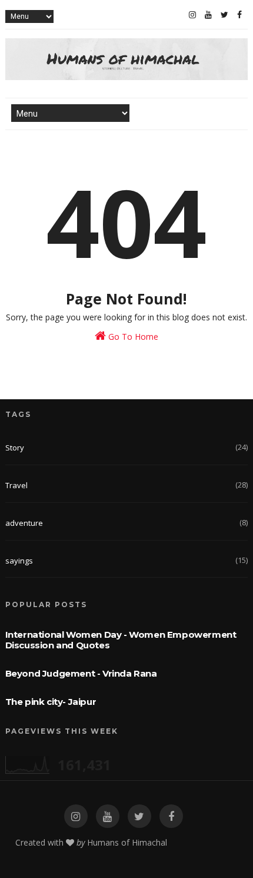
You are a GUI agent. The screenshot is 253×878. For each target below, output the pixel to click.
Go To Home (132, 336)
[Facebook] (239, 14)
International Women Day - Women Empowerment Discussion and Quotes (121, 640)
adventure (24, 523)
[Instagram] (192, 14)
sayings (19, 560)
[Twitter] (224, 14)
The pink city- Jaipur (50, 701)
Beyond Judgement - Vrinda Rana (81, 673)
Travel (16, 485)
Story (14, 447)
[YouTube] (208, 14)
